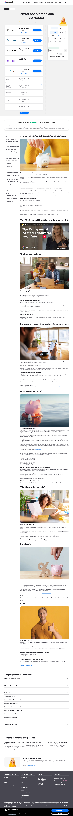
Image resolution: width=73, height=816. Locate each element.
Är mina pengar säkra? (11, 169)
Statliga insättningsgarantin (12, 170)
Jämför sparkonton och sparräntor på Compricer (12, 140)
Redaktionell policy (25, 795)
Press (22, 782)
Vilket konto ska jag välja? (12, 179)
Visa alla (63, 737)
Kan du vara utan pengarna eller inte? (12, 163)
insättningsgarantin (38, 449)
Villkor (22, 790)
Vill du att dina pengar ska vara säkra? (12, 166)
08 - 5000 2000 (64, 780)
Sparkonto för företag (9, 785)
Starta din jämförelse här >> (26, 665)
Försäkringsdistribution (26, 792)
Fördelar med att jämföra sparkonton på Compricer (12, 198)
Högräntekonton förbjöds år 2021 (13, 176)
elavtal (5, 803)
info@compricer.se (61, 782)
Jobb (22, 785)
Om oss (7, 193)
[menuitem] (10, 2)
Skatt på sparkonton (11, 190)
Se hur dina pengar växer (54, 47)
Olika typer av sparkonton (12, 181)
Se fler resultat (24, 112)
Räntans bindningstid (52, 35)
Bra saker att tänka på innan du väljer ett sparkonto (12, 159)
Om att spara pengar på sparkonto (12, 153)
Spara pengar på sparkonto (12, 151)
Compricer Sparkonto (11, 195)
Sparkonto (6, 777)
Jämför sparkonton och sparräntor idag (12, 201)
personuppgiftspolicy (12, 814)
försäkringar (65, 802)
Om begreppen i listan (11, 149)
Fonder (5, 782)
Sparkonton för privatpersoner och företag (13, 184)
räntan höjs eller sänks (46, 593)
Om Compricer (24, 777)
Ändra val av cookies (25, 797)
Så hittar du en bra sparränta (13, 146)
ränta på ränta (59, 386)
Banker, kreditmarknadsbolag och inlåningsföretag (13, 173)
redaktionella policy (32, 765)
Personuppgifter (24, 787)
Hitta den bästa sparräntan (12, 143)
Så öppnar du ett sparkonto (12, 155)
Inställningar (60, 813)
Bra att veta (8, 187)
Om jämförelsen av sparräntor (13, 144)
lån (9, 803)
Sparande (8, 5)
